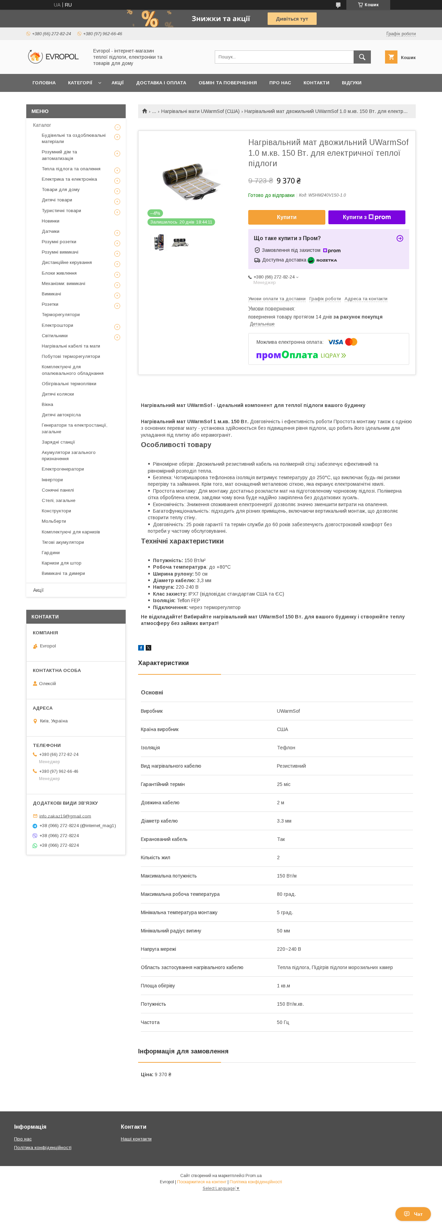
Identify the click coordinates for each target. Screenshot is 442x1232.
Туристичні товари (61, 210)
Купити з (355, 217)
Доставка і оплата (161, 82)
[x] (148, 649)
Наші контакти (136, 1138)
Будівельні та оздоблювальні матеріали (74, 138)
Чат (418, 1214)
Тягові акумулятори (63, 542)
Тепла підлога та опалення (71, 168)
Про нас (280, 82)
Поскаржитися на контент (202, 1181)
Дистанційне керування (67, 262)
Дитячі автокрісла (61, 414)
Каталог (42, 125)
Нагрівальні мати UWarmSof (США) (200, 111)
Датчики (50, 231)
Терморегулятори (61, 314)
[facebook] (141, 649)
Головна (44, 82)
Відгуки (352, 82)
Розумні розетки (59, 241)
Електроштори (57, 325)
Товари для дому (61, 189)
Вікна (47, 404)
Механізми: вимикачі (63, 283)
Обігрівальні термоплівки (69, 383)
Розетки (50, 304)
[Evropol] (55, 65)
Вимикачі (51, 293)
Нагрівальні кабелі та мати (71, 346)
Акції (118, 82)
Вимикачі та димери (63, 573)
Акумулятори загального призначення (69, 455)
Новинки (50, 221)
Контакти (316, 82)
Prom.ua (254, 1175)
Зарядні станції (58, 442)
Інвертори (52, 479)
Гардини (51, 552)
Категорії (80, 82)
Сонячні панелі (58, 490)
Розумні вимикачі (60, 252)
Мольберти (54, 521)
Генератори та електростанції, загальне (74, 428)
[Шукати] (362, 57)
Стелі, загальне (58, 500)
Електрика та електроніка (69, 179)
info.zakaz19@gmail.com (65, 815)
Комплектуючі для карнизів (71, 531)
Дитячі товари (57, 199)
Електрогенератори (63, 469)
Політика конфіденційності (42, 1147)
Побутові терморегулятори (71, 356)
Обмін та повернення (228, 82)
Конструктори (56, 510)
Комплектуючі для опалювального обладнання (73, 370)
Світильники (55, 335)
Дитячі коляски (58, 394)
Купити (287, 217)
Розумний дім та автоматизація (59, 155)
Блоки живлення (59, 273)
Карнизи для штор (61, 563)
